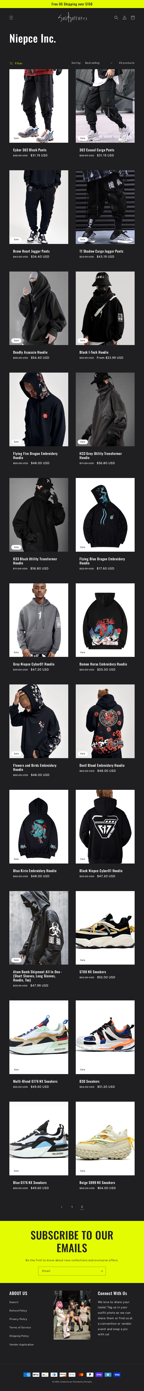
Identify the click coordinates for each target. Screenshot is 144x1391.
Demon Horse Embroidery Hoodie (103, 664)
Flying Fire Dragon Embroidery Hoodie (35, 455)
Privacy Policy (18, 1319)
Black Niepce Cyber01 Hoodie (101, 871)
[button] (11, 18)
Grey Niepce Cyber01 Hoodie (34, 664)
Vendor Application (21, 1344)
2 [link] (82, 1207)
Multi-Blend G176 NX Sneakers (35, 1081)
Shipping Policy (19, 1336)
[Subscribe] (101, 1271)
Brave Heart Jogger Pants (31, 251)
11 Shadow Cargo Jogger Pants (101, 251)
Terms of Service (20, 1327)
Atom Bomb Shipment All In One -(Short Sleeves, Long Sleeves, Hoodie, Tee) (37, 976)
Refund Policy (18, 1310)
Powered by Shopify (82, 1381)
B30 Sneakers (90, 1081)
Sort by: (76, 63)
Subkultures (66, 1381)
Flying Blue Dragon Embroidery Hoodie (102, 561)
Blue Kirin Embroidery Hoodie (35, 871)
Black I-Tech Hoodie (94, 352)
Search (14, 1302)
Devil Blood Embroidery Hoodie (102, 765)
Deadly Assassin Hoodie (30, 352)
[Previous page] (62, 1207)
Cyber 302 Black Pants (29, 150)
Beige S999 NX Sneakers (97, 1182)
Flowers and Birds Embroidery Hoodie (35, 767)
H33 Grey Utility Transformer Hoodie (101, 455)
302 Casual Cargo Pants (97, 150)
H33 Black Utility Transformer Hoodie (35, 561)
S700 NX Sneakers (93, 972)
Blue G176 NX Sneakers (30, 1182)
